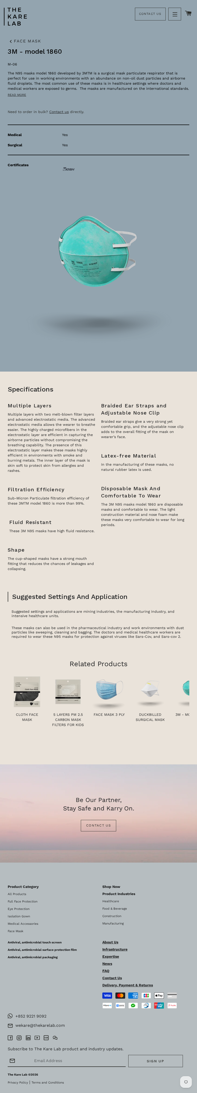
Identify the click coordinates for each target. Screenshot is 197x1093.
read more (17, 95)
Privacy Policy (18, 1082)
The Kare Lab (17, 1074)
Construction (111, 916)
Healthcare (110, 901)
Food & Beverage (114, 908)
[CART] (188, 13)
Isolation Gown (19, 916)
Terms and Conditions (48, 1082)
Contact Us (150, 14)
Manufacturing (113, 923)
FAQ (105, 971)
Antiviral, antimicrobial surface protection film (42, 950)
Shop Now (111, 887)
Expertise (110, 956)
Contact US (98, 825)
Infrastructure (114, 949)
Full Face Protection (22, 901)
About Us (110, 942)
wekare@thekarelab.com (39, 1025)
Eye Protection (18, 909)
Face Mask (24, 41)
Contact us (59, 112)
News (107, 964)
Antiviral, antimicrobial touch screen (35, 942)
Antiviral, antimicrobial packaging (33, 957)
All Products (17, 894)
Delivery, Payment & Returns (127, 985)
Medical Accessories (23, 923)
